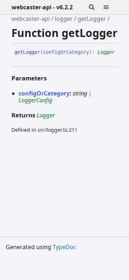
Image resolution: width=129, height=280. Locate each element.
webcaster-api (30, 19)
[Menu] (110, 7)
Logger (106, 52)
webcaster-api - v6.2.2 (42, 7)
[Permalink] (19, 58)
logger (64, 19)
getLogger (92, 19)
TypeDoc (64, 247)
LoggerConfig (35, 100)
